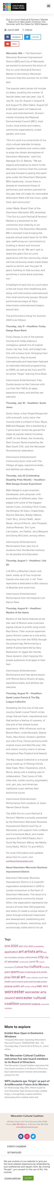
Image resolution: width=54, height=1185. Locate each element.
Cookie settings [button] (12, 1178)
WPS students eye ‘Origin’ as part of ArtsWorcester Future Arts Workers (27, 1082)
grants (15, 971)
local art (19, 977)
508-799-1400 (18, 1124)
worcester (14, 991)
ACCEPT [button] (28, 1178)
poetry (44, 981)
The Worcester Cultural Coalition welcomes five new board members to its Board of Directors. (26, 1059)
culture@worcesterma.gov (27, 1127)
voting (33, 986)
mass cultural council (35, 977)
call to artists (31, 957)
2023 (30, 946)
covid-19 (33, 961)
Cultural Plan (22, 966)
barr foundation (10, 957)
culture (35, 966)
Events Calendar (16, 1147)
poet (26, 981)
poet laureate (34, 981)
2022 (26, 946)
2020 (14, 946)
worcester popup (30, 1003)
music (7, 981)
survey (27, 986)
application (11, 951)
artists (29, 951)
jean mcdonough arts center (33, 972)
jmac (7, 977)
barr (45, 952)
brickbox (21, 957)
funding (45, 967)
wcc (45, 986)
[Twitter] (33, 1136)
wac (39, 986)
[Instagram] (27, 1136)
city (41, 957)
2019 (7, 946)
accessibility (39, 946)
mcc (46, 977)
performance (17, 981)
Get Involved (14, 1153)
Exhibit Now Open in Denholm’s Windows (23, 1034)
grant (7, 971)
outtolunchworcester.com (19, 861)
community (23, 962)
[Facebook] (21, 1136)
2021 (21, 946)
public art (18, 986)
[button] (48, 5)
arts (39, 951)
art (21, 951)
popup (8, 986)
